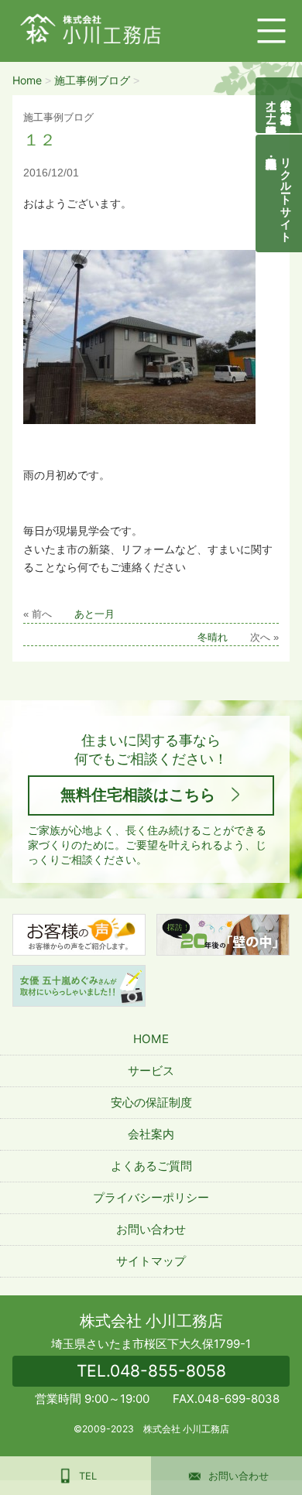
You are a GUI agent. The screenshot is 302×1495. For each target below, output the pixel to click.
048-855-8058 (151, 1370)
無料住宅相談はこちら (137, 794)
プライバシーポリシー (151, 1197)
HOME (151, 1038)
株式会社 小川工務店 (151, 1321)
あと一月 (94, 614)
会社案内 (151, 1134)
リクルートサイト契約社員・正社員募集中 (286, 193)
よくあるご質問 (151, 1165)
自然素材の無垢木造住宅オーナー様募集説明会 (279, 105)
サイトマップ (151, 1261)
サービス (151, 1070)
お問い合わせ (151, 1229)
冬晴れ (212, 637)
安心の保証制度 (151, 1102)
